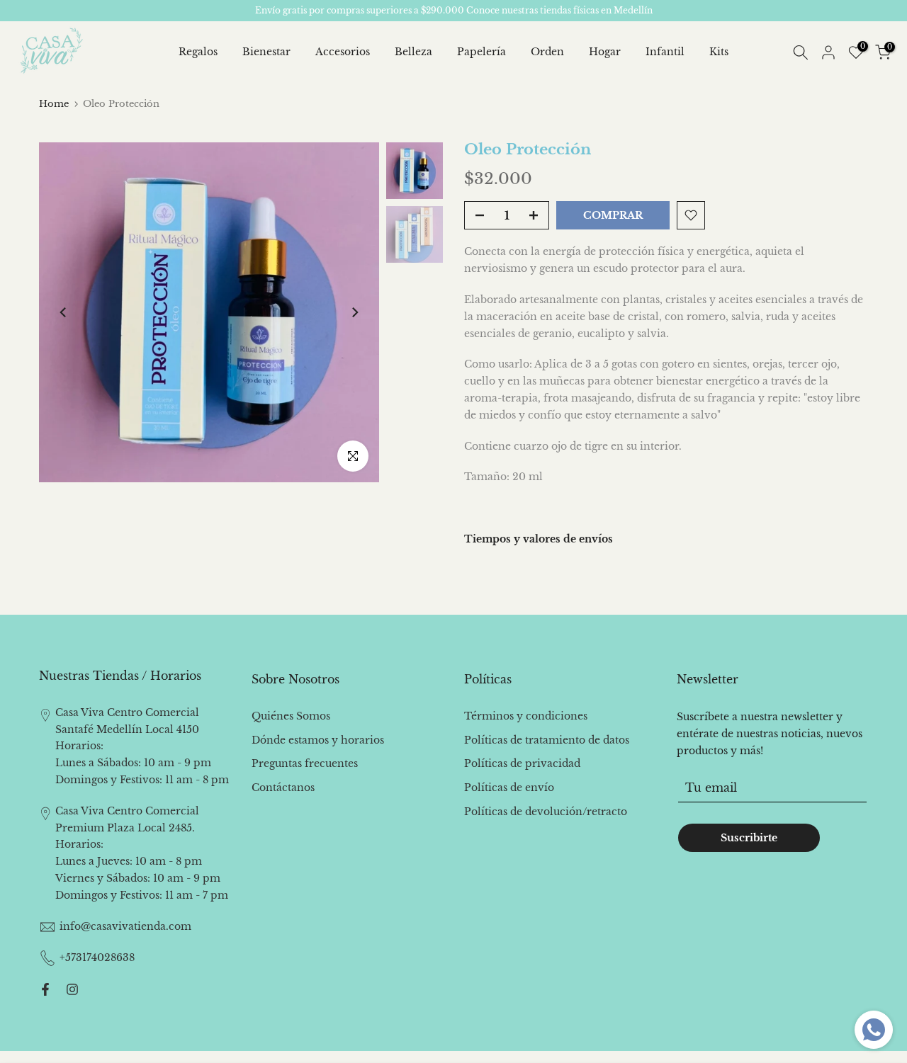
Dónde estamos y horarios (318, 740)
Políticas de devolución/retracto (545, 811)
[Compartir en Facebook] (45, 989)
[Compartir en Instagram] (72, 989)
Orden (547, 51)
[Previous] (64, 312)
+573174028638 (97, 957)
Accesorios (342, 51)
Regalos (198, 51)
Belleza (413, 51)
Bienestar (266, 51)
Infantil (665, 51)
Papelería (481, 51)
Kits (718, 51)
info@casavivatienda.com (125, 926)
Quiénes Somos (291, 716)
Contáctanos (283, 787)
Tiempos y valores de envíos (538, 539)
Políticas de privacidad (522, 763)
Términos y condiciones (525, 716)
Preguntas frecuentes (305, 763)
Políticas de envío (509, 787)
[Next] (354, 312)
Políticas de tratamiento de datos (546, 740)
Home (54, 103)
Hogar (605, 51)
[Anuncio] (453, 11)
